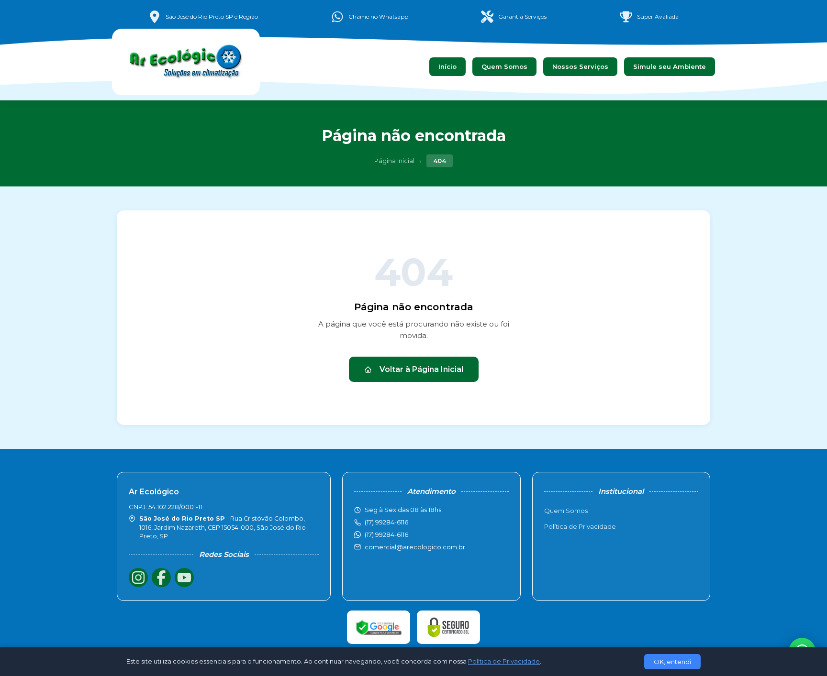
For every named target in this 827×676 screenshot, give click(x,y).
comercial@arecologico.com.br (415, 547)
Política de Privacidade (580, 526)
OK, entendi (672, 661)
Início (447, 66)
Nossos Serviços (580, 66)
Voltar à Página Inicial (421, 369)
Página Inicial (394, 160)
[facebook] (161, 577)
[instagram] (138, 577)
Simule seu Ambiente (669, 66)
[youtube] (184, 577)
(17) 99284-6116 (386, 534)
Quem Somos (504, 66)
